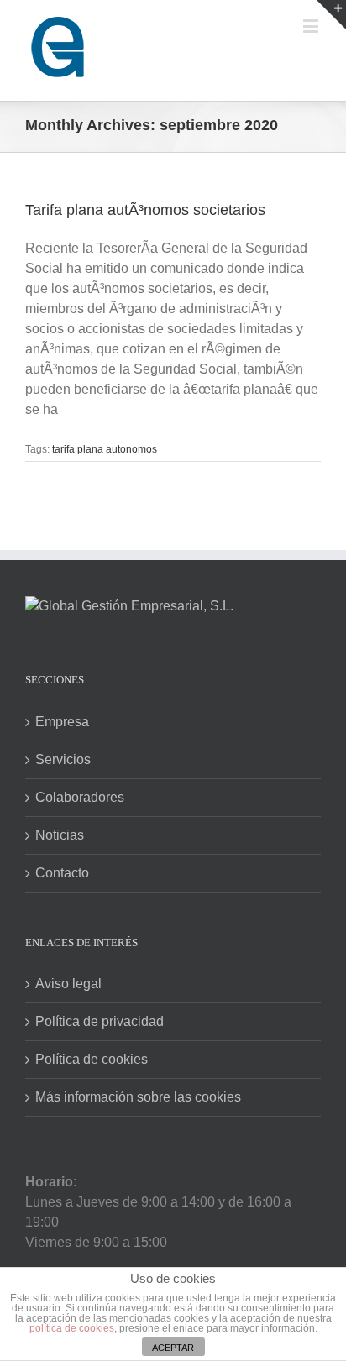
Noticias (59, 835)
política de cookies (71, 1328)
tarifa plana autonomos (104, 449)
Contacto (62, 873)
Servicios (63, 759)
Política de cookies (91, 1059)
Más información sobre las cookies (138, 1097)
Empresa (62, 722)
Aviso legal (68, 983)
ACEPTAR (173, 1348)
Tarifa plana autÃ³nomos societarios (145, 210)
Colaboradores (79, 797)
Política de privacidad (99, 1021)
